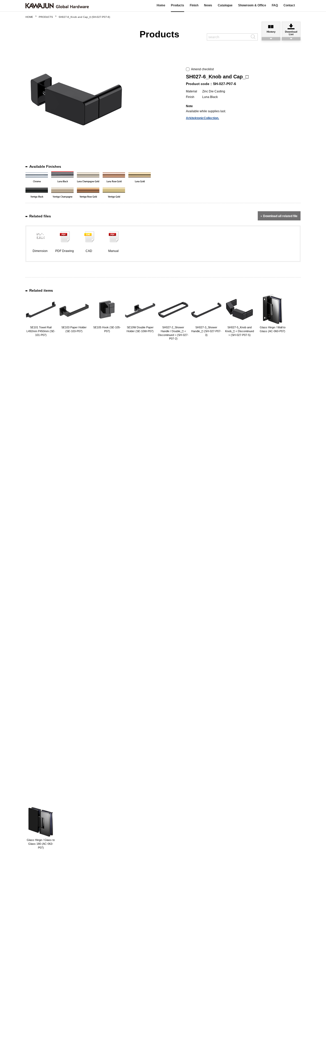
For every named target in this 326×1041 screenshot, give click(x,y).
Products (177, 5)
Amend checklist (201, 69)
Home (161, 5)
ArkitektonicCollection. (202, 118)
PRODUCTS (46, 17)
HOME (29, 17)
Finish (194, 5)
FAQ (275, 5)
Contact (289, 5)
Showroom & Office (252, 5)
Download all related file (280, 216)
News (208, 5)
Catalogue (225, 5)
